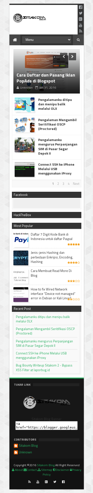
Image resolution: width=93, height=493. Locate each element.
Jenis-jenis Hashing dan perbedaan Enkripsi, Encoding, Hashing (52, 257)
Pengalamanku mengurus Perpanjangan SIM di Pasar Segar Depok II (57, 147)
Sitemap (46, 469)
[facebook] (80, 7)
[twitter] (81, 13)
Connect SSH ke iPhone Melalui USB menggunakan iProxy (56, 169)
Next (76, 183)
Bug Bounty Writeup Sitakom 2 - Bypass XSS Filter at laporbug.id (44, 367)
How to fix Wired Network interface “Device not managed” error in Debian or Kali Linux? (53, 294)
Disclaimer (62, 469)
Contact (32, 469)
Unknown (25, 452)
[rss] (80, 31)
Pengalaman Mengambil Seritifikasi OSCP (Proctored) (57, 124)
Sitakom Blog (28, 446)
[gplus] (80, 19)
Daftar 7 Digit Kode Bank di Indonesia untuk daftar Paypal (51, 236)
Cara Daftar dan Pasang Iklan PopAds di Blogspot (46, 78)
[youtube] (80, 25)
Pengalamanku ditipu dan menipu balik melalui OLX (55, 104)
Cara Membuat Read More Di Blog (51, 273)
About (18, 469)
